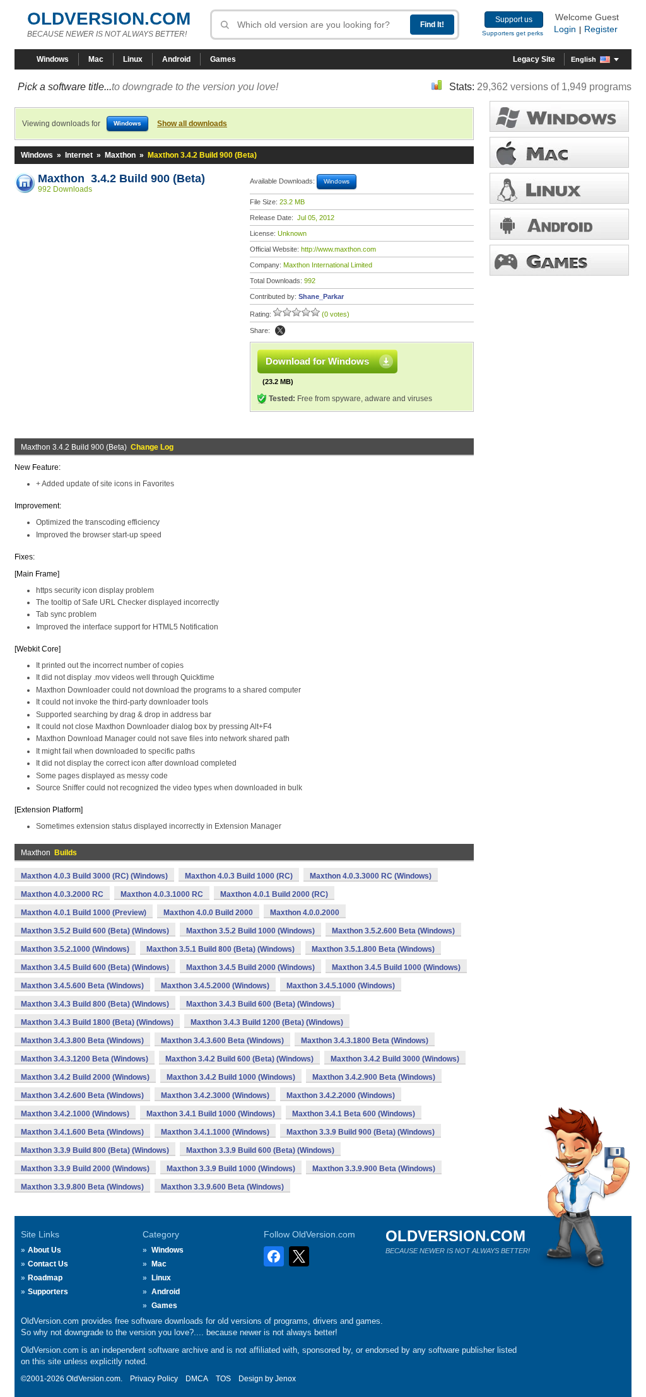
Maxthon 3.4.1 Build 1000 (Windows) (210, 1113)
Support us (513, 19)
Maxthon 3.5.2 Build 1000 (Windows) (250, 930)
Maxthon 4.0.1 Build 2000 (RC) (274, 894)
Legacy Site (534, 59)
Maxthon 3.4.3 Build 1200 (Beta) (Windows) (267, 1022)
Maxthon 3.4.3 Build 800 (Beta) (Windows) (95, 1004)
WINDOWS (559, 116)
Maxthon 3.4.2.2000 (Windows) (340, 1095)
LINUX (559, 188)
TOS (223, 1378)
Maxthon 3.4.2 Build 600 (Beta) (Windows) (239, 1059)
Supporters (48, 1291)
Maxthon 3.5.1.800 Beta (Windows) (373, 949)
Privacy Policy (154, 1378)
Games (223, 59)
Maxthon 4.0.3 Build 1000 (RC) (239, 876)
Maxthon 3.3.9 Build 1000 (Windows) (231, 1168)
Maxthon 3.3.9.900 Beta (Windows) (373, 1168)
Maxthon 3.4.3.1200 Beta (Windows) (84, 1059)
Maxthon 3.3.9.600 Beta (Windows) (222, 1187)
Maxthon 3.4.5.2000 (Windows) (215, 985)
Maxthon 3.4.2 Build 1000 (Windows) (231, 1077)
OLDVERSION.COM (109, 18)
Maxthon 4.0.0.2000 (304, 912)
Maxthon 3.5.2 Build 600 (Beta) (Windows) (95, 930)
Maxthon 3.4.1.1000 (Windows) (215, 1132)
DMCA (196, 1378)
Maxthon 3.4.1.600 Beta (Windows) (82, 1132)
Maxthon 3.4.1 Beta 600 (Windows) (353, 1113)
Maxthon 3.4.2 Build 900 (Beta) (121, 178)
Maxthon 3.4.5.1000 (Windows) (340, 985)
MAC (559, 152)
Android (176, 59)
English (583, 59)
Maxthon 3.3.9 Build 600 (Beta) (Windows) (260, 1150)
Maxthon (120, 155)
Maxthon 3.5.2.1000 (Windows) (75, 949)
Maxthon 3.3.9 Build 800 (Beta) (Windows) (95, 1150)
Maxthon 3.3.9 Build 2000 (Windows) (85, 1168)
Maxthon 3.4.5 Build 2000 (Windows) (250, 967)
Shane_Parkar (321, 296)
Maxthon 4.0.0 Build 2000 (208, 912)
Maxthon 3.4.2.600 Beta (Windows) (82, 1095)
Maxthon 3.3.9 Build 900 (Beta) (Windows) (360, 1132)
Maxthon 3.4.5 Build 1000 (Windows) (396, 967)
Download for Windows (317, 361)
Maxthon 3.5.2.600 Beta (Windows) (393, 930)
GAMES (559, 260)
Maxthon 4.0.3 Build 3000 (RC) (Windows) (94, 876)
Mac (95, 59)
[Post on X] (280, 330)
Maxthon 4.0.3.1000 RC (161, 894)
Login (565, 29)
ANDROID (559, 224)
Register (601, 29)
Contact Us (48, 1264)
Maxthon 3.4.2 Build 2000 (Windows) (85, 1077)
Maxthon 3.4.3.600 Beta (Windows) (222, 1040)
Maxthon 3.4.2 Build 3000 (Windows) (395, 1059)
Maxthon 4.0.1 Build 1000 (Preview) (83, 912)
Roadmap (45, 1277)
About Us (44, 1250)
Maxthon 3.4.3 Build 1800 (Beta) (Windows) (97, 1022)
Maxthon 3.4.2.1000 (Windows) (75, 1113)
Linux (133, 59)
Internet (79, 155)
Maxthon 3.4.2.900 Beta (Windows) (373, 1077)
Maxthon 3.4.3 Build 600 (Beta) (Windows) (260, 1004)
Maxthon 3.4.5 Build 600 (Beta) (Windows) (95, 967)
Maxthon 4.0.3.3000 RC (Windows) (371, 876)
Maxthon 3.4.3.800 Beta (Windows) (82, 1040)
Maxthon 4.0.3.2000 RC (62, 894)
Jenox (285, 1378)
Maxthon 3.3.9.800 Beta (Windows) (82, 1187)
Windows (53, 59)
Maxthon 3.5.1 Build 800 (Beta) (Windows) (220, 949)
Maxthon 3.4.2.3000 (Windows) (215, 1095)
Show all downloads (192, 123)
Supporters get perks (512, 33)
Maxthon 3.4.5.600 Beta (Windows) (82, 985)
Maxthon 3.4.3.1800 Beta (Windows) (364, 1040)
